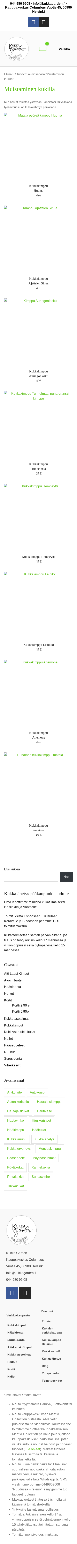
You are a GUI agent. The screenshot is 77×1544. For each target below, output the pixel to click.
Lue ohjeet (32, 1449)
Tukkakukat (15, 1186)
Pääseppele (16, 1158)
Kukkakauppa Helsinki (51, 1342)
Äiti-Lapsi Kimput (16, 973)
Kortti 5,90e (20, 1011)
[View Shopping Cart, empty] (42, 49)
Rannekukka (40, 1167)
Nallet (8, 1038)
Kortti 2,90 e (21, 1005)
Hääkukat (39, 1130)
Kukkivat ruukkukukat (19, 1032)
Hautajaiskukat (18, 1111)
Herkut (9, 993)
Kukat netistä (51, 1351)
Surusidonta (13, 1058)
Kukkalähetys (44, 1139)
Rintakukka (15, 1176)
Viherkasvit (12, 1065)
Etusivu (9, 74)
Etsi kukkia (12, 869)
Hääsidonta (12, 987)
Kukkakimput (13, 1025)
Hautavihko (15, 1120)
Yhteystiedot (51, 1373)
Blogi (45, 1366)
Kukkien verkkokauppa (52, 1330)
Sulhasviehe (41, 1176)
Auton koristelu (18, 1101)
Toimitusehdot (52, 1380)
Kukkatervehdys (19, 1148)
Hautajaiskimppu (49, 1101)
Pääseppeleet (14, 1045)
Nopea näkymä (39, 177)
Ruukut (9, 1052)
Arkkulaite (14, 1092)
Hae (66, 877)
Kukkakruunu (16, 1139)
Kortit (8, 1000)
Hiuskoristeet (41, 1120)
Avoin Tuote (13, 980)
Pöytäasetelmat (44, 1158)
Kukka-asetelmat (16, 1018)
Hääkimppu (15, 1130)
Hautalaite (44, 1111)
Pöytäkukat (15, 1167)
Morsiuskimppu (50, 1148)
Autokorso (37, 1092)
